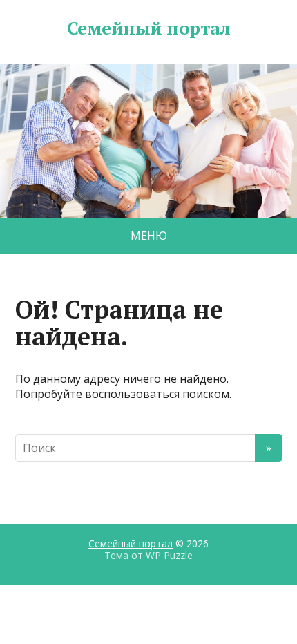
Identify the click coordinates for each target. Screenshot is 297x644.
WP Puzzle (169, 555)
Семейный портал (148, 28)
